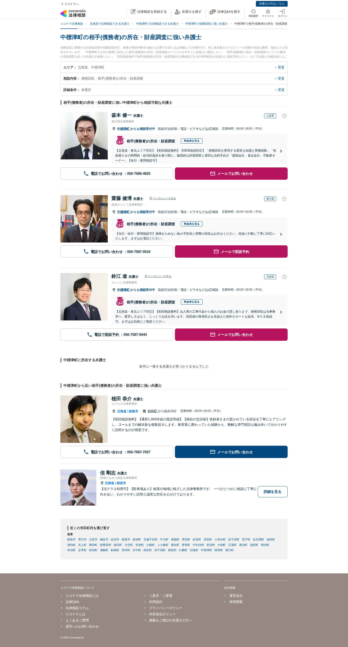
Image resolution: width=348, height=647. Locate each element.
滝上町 (82, 545)
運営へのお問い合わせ (82, 626)
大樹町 (221, 545)
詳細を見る (272, 492)
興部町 (93, 545)
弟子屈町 (160, 550)
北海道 (121, 411)
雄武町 (118, 545)
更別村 (210, 545)
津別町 (186, 539)
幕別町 (243, 545)
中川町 (164, 539)
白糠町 (183, 550)
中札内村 (198, 545)
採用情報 (235, 602)
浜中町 (137, 550)
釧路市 (133, 411)
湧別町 (71, 545)
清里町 (208, 539)
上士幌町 (163, 545)
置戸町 (246, 539)
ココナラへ (71, 4)
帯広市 (82, 539)
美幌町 (175, 539)
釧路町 (115, 550)
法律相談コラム (77, 608)
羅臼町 (229, 550)
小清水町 (220, 539)
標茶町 (147, 550)
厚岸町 (126, 550)
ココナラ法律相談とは (82, 596)
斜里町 (197, 539)
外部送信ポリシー (162, 614)
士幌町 (150, 545)
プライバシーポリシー (165, 608)
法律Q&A (72, 602)
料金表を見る (192, 140)
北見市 (93, 539)
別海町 (194, 550)
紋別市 (115, 539)
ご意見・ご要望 (160, 596)
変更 (281, 67)
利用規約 (155, 602)
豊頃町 (265, 545)
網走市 (104, 539)
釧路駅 (153, 411)
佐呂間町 (258, 539)
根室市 (121, 483)
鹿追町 (175, 545)
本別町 (71, 550)
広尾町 (232, 545)
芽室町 (186, 545)
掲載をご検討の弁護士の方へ (170, 620)
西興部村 (105, 545)
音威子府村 (150, 539)
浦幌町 (104, 550)
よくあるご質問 (77, 620)
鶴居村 (172, 550)
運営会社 (235, 596)
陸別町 (93, 550)
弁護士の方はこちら (272, 3)
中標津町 (123, 128)
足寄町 (82, 550)
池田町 (254, 545)
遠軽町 (271, 539)
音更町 (139, 545)
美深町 (137, 539)
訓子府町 (234, 539)
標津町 (218, 550)
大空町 (129, 545)
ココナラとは (75, 614)
